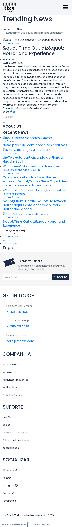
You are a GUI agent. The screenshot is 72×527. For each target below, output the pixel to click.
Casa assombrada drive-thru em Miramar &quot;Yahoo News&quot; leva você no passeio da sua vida (36, 181)
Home (6, 29)
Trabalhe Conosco (13, 395)
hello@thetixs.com (20, 341)
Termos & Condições (15, 432)
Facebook (9, 500)
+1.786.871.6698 (17, 326)
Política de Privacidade (16, 440)
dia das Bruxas (11, 43)
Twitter (7, 493)
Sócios (6, 425)
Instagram (9, 485)
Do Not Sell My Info (42, 524)
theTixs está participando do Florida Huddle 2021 (33, 159)
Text (5, 477)
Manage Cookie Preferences (14, 524)
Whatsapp (9, 470)
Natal (6, 240)
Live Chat (8, 417)
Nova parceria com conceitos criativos (35, 145)
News (20, 29)
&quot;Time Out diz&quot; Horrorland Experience (34, 223)
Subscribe (60, 277)
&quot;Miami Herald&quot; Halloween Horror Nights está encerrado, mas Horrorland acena (34, 205)
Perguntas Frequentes (15, 379)
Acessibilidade (11, 448)
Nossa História (11, 364)
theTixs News (10, 141)
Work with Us (10, 387)
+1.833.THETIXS (17, 312)
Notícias (7, 372)
